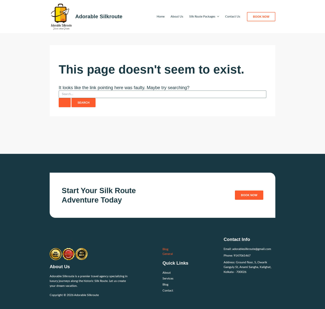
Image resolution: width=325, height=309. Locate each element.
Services (167, 278)
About (166, 272)
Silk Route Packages (202, 16)
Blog (165, 249)
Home (161, 16)
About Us (177, 16)
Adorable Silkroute (98, 16)
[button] (217, 16)
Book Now (249, 195)
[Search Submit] (65, 102)
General (167, 253)
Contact (167, 290)
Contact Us (232, 16)
